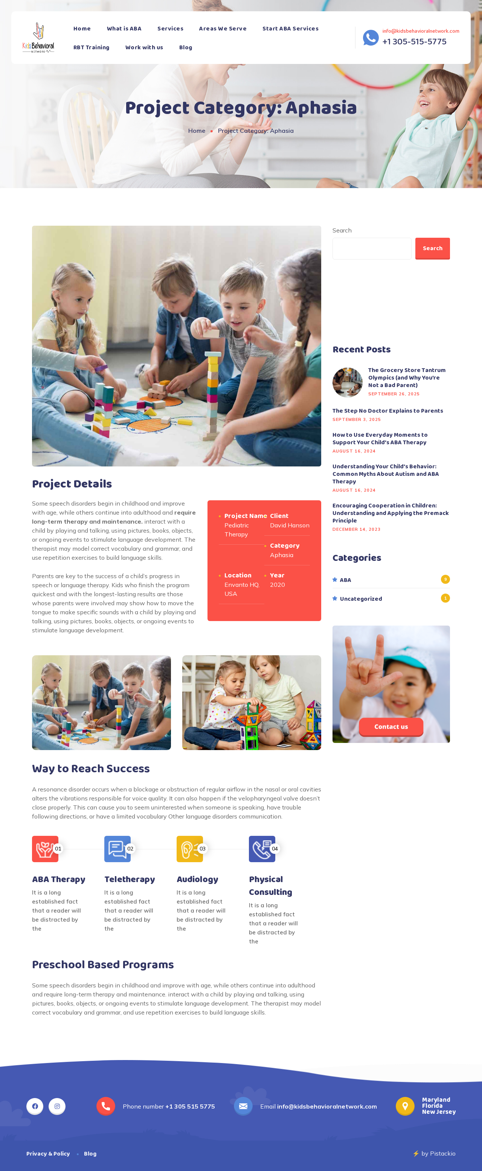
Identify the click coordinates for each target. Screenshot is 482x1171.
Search (342, 230)
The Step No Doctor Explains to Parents (388, 411)
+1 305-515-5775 (415, 42)
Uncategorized (361, 599)
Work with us (144, 47)
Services (170, 28)
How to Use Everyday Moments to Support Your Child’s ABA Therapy (380, 439)
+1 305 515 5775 (190, 1106)
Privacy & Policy (48, 1154)
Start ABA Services (290, 28)
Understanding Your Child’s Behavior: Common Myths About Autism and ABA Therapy (386, 474)
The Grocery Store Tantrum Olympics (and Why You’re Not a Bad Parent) (407, 378)
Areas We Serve (223, 28)
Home (82, 28)
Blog (185, 47)
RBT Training (91, 47)
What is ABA (124, 28)
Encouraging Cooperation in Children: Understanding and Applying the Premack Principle (391, 513)
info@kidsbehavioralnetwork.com (421, 31)
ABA (345, 580)
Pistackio (443, 1153)
